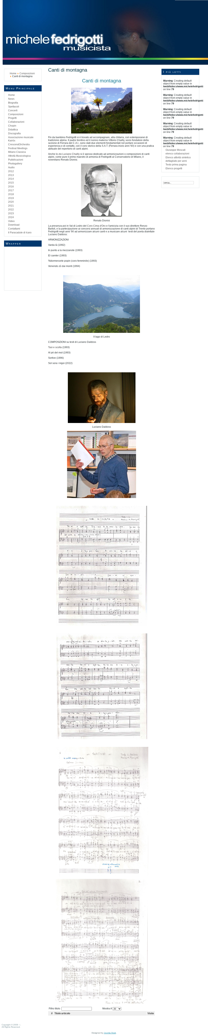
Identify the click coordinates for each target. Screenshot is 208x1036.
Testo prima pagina (176, 164)
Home (13, 73)
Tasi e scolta (55, 347)
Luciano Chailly (71, 154)
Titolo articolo (62, 1013)
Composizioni (27, 73)
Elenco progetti (174, 168)
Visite (150, 1013)
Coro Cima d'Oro (96, 225)
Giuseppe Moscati (175, 150)
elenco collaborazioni (177, 153)
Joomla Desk (110, 1033)
